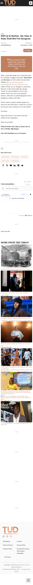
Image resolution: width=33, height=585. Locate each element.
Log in (25, 181)
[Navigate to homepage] (10, 3)
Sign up (29, 181)
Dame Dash (5, 157)
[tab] (5, 194)
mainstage (15, 161)
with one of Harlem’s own (19, 84)
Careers (19, 541)
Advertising (6, 541)
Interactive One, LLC (21, 565)
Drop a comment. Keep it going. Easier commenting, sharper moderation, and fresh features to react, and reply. (17, 64)
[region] (16, 199)
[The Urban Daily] (10, 534)
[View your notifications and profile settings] (30, 3)
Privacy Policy (21, 545)
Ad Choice (7, 557)
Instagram (15, 157)
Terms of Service (8, 545)
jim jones (24, 157)
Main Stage (5, 161)
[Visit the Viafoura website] (28, 215)
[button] (16, 34)
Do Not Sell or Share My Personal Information (23, 551)
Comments (4, 51)
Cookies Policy (7, 549)
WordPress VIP (14, 569)
